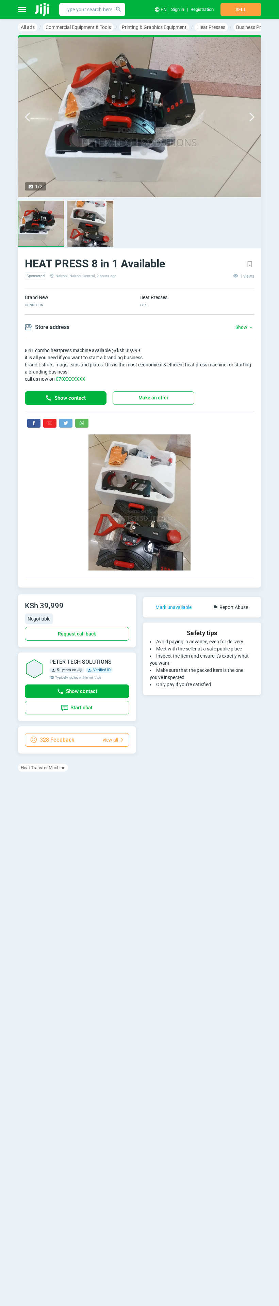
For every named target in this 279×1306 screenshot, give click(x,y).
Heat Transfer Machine (43, 767)
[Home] (43, 9)
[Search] (118, 9)
